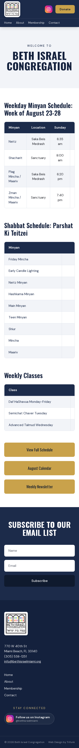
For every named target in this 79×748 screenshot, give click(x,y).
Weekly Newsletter (39, 486)
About (20, 23)
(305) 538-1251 (15, 656)
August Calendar (39, 468)
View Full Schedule (40, 449)
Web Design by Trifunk (61, 742)
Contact (54, 23)
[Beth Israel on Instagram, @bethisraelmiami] (48, 9)
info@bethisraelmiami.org (22, 661)
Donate (65, 9)
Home (8, 23)
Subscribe (39, 581)
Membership (36, 23)
